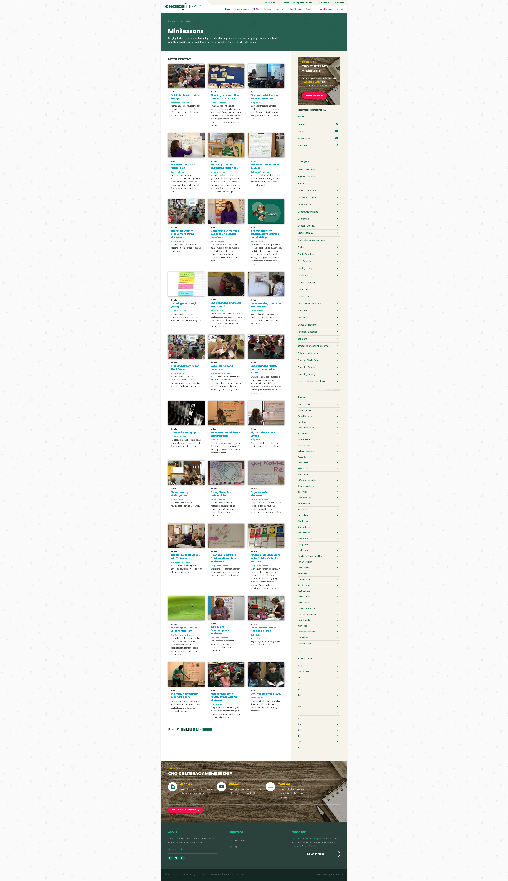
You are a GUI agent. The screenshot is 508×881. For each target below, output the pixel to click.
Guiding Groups (306, 268)
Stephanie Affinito (306, 486)
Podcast (341, 3)
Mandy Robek (177, 499)
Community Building (308, 211)
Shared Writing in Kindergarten (181, 494)
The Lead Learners (219, 637)
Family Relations (306, 254)
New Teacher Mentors (309, 303)
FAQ (236, 847)
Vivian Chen (303, 468)
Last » (208, 729)
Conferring (303, 218)
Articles (302, 124)
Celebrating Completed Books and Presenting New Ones (225, 234)
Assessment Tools (307, 169)
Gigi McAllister (177, 172)
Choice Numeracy (307, 190)
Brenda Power (304, 585)
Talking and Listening (308, 353)
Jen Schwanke (304, 620)
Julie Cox (302, 422)
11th (299, 736)
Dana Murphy (303, 567)
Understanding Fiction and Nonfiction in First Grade (264, 369)
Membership (325, 9)
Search (285, 3)
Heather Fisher (304, 503)
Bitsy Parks (256, 102)
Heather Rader (257, 241)
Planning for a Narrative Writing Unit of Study (225, 97)
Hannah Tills (303, 433)
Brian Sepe (302, 626)
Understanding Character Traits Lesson (266, 305)
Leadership (303, 275)
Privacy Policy (214, 874)
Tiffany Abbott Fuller (307, 480)
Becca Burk (302, 457)
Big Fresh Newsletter (305, 3)
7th (299, 712)
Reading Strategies (307, 331)
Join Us (308, 62)
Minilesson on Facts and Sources (265, 166)
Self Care (302, 338)
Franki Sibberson (218, 102)
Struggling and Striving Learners (314, 345)
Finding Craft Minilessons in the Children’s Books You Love (265, 558)
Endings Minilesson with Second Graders (184, 695)
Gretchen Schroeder (307, 614)
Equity (301, 247)
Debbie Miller (303, 550)
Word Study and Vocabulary (312, 381)
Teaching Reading (307, 367)
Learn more (174, 849)
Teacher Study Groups (309, 360)
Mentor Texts (305, 289)
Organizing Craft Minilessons (261, 494)
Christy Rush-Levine (306, 608)
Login (342, 9)
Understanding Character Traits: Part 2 (226, 304)
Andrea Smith (257, 698)
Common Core (305, 204)
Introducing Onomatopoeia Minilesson (220, 630)
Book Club (326, 3)
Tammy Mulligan (305, 562)
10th (299, 730)
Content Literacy (306, 225)
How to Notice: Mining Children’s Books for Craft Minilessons (226, 558)
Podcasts (302, 145)
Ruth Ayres (216, 440)
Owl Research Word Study (266, 693)
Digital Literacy (305, 232)
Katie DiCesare (257, 635)
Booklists (302, 183)
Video (173, 92)
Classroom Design (307, 197)
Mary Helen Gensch (259, 499)
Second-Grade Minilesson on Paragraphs (226, 434)
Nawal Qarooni (304, 410)
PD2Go (256, 9)
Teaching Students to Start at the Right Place (224, 166)
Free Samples (305, 261)
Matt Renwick (304, 597)
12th (299, 741)
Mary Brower (303, 474)
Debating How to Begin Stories (184, 305)
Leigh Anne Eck (304, 497)
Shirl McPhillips (304, 533)
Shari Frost (302, 509)
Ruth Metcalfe (304, 445)
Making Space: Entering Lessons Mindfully (184, 629)
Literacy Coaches (307, 282)
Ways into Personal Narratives (222, 367)
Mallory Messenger (306, 451)
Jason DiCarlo (217, 310)
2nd (299, 683)
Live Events (281, 9)
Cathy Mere (303, 544)
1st (299, 677)
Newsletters (304, 138)
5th (299, 701)
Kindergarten (303, 672)
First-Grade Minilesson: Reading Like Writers (264, 97)
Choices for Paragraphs (185, 432)
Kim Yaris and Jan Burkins (182, 635)
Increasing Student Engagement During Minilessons (182, 234)
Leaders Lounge (242, 9)
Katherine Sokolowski (181, 102)
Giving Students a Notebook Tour (221, 494)
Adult (300, 747)
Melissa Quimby (305, 404)
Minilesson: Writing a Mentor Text (183, 166)
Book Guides (295, 9)
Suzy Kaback (303, 521)
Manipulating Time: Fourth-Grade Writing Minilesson (224, 697)
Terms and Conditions (234, 874)
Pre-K (300, 666)
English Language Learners (311, 239)
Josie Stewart (304, 439)
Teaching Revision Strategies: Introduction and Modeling (265, 234)
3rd (299, 689)
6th (299, 707)
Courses (267, 9)
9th (299, 724)
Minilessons (303, 296)
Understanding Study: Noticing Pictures (263, 629)
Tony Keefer (216, 704)
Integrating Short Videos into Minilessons (185, 556)
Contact (272, 3)
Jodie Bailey (303, 463)
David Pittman (304, 579)
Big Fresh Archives (307, 176)
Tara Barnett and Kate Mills (310, 556)
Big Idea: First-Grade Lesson (263, 434)
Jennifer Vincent (305, 643)
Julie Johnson (304, 515)
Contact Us (239, 840)
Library (227, 9)
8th (299, 718)
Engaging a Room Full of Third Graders (185, 367)
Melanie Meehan (218, 172)
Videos (301, 131)
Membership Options (184, 809)
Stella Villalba (304, 637)
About (309, 9)
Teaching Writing (306, 374)
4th (299, 695)
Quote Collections (307, 324)
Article (214, 92)
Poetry (301, 317)
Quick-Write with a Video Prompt (185, 97)
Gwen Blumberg (305, 416)
